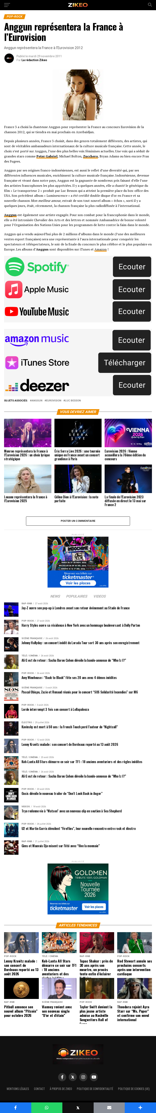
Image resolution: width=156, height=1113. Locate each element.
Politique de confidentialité (95, 1089)
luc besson (73, 400)
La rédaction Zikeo (34, 60)
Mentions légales (18, 1089)
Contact (39, 1089)
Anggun (36, 400)
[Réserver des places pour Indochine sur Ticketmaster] (78, 561)
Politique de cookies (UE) (134, 1089)
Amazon (100, 249)
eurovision (53, 400)
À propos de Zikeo (61, 1089)
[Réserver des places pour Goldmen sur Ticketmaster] (78, 887)
